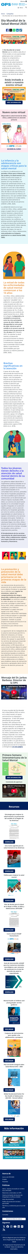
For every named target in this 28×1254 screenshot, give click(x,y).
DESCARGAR (9, 1029)
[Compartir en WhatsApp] (14, 30)
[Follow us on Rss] (4, 1230)
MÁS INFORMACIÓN (14, 102)
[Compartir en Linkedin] (17, 30)
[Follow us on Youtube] (15, 1227)
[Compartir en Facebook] (7, 30)
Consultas (5, 1215)
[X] (4, 1227)
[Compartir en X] (10, 30)
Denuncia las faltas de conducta (14, 1219)
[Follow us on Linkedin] (19, 1227)
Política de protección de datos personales (11, 1202)
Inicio (3, 14)
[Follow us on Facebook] (7, 1227)
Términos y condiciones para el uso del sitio (13, 1206)
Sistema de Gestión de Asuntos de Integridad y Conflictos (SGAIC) (12, 1196)
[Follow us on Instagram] (11, 1227)
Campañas (10, 14)
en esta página (17, 747)
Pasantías (5, 1181)
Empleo (4, 1179)
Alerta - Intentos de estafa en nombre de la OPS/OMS (13, 1189)
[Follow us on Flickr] (22, 1227)
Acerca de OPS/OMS (8, 1177)
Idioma (22, 1)
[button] (20, 30)
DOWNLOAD (9, 842)
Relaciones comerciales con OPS (11, 1193)
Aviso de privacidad (8, 1199)
